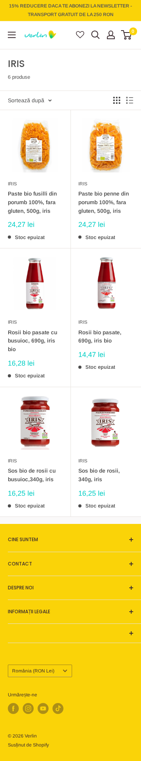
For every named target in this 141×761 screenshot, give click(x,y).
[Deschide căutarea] (95, 35)
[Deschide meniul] (12, 35)
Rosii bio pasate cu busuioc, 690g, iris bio (32, 340)
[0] (127, 35)
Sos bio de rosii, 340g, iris (99, 474)
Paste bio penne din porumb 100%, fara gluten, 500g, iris (103, 202)
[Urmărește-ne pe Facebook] (13, 708)
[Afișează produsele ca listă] (129, 100)
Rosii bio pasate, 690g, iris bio (99, 336)
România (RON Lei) (33, 671)
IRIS (12, 184)
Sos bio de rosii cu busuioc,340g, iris (32, 474)
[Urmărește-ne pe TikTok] (57, 708)
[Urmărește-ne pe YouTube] (43, 708)
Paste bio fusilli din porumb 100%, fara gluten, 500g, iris (32, 202)
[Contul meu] (111, 35)
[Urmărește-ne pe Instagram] (28, 708)
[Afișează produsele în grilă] (116, 100)
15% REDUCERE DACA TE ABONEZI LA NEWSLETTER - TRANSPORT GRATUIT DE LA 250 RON (70, 10)
